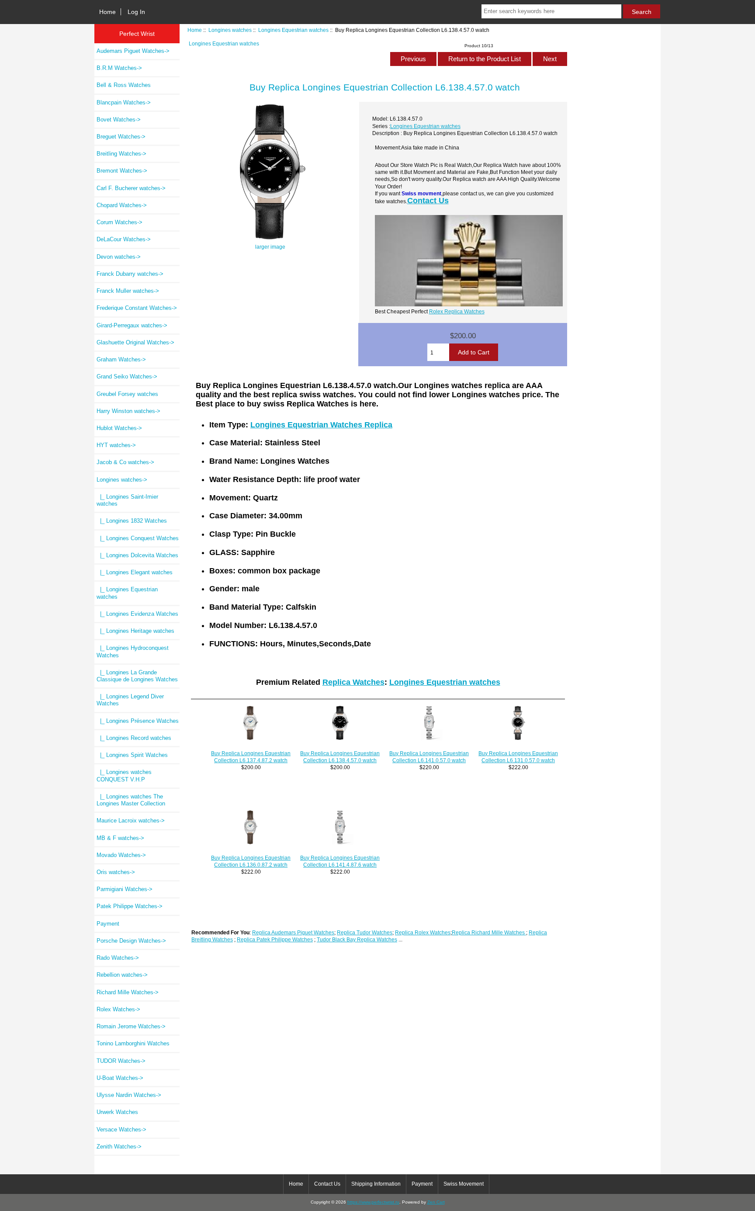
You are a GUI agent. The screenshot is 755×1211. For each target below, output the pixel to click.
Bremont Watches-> (122, 170)
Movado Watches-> (121, 855)
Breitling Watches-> (121, 153)
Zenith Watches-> (119, 1146)
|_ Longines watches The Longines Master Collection (131, 800)
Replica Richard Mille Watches (489, 932)
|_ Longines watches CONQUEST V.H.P (124, 775)
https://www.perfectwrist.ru (373, 1202)
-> (122, 479)
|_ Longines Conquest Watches (138, 538)
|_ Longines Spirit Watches (132, 755)
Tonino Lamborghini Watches (133, 1043)
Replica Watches (353, 682)
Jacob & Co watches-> (125, 462)
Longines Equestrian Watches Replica (321, 424)
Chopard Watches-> (122, 205)
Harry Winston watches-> (128, 411)
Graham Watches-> (121, 359)
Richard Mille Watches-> (128, 992)
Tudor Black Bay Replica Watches (357, 939)
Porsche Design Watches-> (131, 940)
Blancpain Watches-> (124, 102)
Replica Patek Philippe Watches (275, 939)
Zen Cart (436, 1202)
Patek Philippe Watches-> (130, 906)
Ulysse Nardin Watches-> (129, 1095)
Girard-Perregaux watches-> (132, 325)
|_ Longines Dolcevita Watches (137, 555)
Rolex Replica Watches (457, 311)
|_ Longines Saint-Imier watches (127, 500)
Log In (136, 11)
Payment (108, 923)
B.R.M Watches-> (119, 68)
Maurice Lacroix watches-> (131, 820)
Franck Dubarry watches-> (130, 274)
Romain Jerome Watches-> (131, 1026)
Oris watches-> (116, 872)
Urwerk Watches (117, 1112)
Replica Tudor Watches (364, 932)
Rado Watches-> (118, 957)
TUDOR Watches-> (121, 1061)
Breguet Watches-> (121, 136)
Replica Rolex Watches (422, 932)
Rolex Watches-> (118, 1009)
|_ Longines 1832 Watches (132, 520)
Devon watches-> (119, 256)
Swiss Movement (463, 1184)
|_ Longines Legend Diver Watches (130, 700)
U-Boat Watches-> (120, 1078)
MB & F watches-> (120, 838)
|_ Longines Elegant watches (135, 572)
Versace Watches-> (121, 1129)
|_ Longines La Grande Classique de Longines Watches (137, 676)
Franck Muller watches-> (128, 291)
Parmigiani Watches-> (124, 889)
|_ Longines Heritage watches (135, 631)
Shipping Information (376, 1184)
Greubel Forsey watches (127, 394)
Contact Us (428, 200)
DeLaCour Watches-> (124, 239)
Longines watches (230, 30)
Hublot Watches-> (119, 428)
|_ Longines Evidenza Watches (137, 614)
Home (107, 11)
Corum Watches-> (119, 222)
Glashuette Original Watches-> (135, 342)
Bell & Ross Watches (124, 85)
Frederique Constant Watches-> (137, 308)
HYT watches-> (116, 445)
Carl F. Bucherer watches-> (131, 188)
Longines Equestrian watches (293, 30)
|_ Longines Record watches (134, 738)
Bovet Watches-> (119, 119)
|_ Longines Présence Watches (138, 721)
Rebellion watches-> (122, 975)
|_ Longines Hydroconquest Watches (133, 651)
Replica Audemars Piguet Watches (293, 932)
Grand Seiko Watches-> (127, 376)
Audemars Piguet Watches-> (133, 51)
